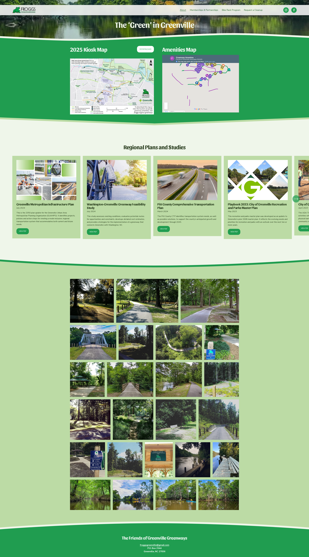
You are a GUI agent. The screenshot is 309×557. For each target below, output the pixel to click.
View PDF (22, 231)
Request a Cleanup (253, 10)
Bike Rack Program (231, 10)
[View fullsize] (92, 301)
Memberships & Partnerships (204, 10)
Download (145, 49)
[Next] (296, 199)
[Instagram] (286, 10)
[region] (154, 199)
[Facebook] (294, 10)
